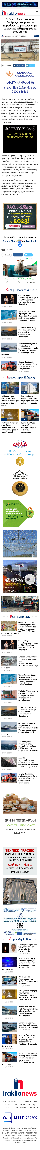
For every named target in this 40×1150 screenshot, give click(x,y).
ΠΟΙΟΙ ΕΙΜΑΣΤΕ (24, 1102)
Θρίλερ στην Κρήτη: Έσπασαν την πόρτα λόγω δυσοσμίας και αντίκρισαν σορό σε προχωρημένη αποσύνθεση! (19, 963)
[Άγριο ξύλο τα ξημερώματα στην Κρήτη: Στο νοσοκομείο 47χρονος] (9, 981)
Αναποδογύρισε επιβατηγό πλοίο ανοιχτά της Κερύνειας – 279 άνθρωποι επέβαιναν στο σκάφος (28, 746)
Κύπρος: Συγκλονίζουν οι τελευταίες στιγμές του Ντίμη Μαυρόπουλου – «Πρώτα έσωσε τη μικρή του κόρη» (19, 662)
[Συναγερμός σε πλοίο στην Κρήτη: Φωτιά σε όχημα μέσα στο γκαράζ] (9, 1027)
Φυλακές (9, 249)
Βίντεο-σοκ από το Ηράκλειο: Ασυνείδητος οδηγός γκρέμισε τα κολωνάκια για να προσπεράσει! (28, 1011)
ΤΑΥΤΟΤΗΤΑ (7, 1108)
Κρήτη (36, 36)
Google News (10, 241)
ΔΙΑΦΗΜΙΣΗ (32, 1108)
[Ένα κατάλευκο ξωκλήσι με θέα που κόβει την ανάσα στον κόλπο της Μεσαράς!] (30, 388)
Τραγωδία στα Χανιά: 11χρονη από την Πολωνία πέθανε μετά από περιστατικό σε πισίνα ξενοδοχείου (27, 315)
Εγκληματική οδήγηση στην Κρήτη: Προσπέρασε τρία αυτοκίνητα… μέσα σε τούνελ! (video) (28, 994)
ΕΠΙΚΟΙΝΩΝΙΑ (20, 1108)
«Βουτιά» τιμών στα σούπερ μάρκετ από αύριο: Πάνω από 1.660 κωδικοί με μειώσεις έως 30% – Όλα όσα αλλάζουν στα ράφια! (19, 627)
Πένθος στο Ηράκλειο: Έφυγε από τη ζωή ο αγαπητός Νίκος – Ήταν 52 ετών (28, 947)
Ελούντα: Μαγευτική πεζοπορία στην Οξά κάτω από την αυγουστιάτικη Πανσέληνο (27, 331)
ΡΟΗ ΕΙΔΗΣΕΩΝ (9, 1102)
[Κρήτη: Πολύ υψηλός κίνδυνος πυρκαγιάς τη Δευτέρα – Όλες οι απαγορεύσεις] (9, 366)
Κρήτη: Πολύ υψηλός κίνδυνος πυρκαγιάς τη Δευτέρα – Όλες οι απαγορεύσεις (27, 365)
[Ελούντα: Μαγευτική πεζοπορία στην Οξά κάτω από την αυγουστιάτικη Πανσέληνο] (9, 331)
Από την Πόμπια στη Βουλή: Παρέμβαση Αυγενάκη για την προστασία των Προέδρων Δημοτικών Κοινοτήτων (19, 1040)
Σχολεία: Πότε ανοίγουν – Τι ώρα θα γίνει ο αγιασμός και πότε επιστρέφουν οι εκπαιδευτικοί (28, 695)
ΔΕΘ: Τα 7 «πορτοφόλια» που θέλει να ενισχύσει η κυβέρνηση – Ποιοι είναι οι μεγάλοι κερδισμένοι (28, 762)
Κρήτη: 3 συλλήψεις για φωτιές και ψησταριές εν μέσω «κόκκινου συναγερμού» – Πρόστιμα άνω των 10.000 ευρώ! (20, 1058)
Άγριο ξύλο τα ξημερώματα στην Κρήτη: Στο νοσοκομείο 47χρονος (28, 980)
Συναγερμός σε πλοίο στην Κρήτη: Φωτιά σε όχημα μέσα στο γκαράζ (28, 1025)
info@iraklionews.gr (29, 1135)
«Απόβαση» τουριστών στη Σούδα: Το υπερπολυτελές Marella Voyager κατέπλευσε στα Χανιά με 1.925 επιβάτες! (19, 349)
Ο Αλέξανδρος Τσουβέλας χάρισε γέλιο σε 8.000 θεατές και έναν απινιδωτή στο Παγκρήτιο (28, 299)
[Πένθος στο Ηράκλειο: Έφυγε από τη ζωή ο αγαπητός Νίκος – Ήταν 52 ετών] (9, 948)
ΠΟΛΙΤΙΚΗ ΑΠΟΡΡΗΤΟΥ (24, 1105)
